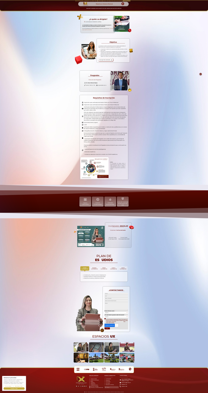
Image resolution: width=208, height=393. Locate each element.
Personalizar (8, 386)
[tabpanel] (104, 277)
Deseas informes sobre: (109, 310)
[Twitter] (129, 0)
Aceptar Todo (14, 388)
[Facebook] (123, 0)
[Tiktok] (124, 0)
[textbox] (115, 313)
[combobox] (116, 313)
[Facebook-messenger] (128, 0)
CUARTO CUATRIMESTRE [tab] (113, 268)
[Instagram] (125, 0)
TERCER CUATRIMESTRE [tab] (104, 268)
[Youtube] (127, 0)
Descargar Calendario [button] (112, 243)
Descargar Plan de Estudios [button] (104, 59)
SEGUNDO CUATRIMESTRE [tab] (94, 268)
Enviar (107, 328)
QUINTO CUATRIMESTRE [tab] (123, 268)
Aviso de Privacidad (119, 321)
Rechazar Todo (19, 386)
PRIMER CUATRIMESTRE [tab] (84, 268)
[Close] (25, 376)
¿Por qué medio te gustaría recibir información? (114, 314)
